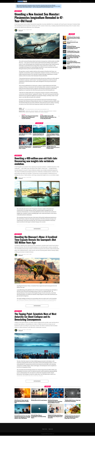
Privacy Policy (44, 429)
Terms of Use (50, 429)
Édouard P (21, 30)
